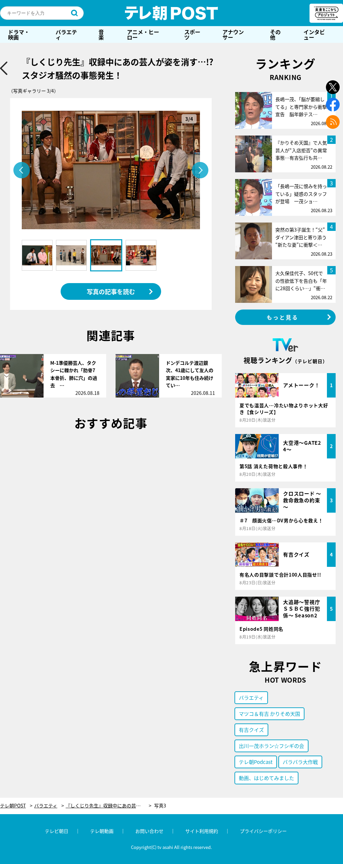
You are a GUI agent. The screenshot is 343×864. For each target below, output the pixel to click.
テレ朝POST (171, 13)
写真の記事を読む (111, 291)
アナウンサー (233, 34)
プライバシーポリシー (263, 831)
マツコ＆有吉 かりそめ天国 (269, 713)
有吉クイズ (251, 729)
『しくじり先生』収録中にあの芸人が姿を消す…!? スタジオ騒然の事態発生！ (108, 805)
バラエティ (66, 34)
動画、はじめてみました (266, 777)
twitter (333, 87)
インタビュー (314, 34)
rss (333, 122)
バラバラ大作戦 (300, 761)
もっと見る (283, 317)
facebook (333, 104)
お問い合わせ (149, 831)
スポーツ (192, 34)
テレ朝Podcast (256, 761)
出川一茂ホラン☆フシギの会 (271, 745)
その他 (275, 34)
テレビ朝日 (56, 831)
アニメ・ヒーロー (143, 34)
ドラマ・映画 (18, 34)
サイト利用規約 (201, 831)
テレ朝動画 (102, 831)
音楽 (101, 34)
